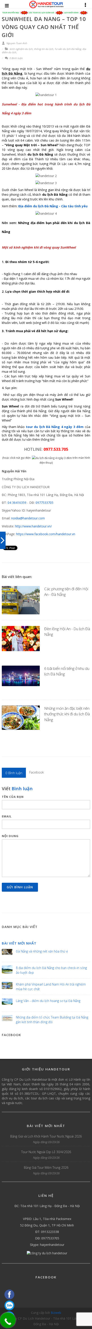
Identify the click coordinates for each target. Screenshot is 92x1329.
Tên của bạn (13, 797)
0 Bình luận (16, 58)
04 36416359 (17, 502)
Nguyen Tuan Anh (16, 43)
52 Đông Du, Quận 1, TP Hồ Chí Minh (47, 1225)
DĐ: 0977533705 (47, 1238)
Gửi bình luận (20, 887)
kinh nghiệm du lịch (21, 49)
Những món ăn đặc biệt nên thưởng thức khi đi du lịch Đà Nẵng (67, 714)
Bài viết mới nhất (19, 943)
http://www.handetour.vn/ (33, 526)
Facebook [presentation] (36, 772)
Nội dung (10, 836)
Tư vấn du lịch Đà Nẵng (67, 49)
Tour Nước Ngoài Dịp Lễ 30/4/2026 (46, 1152)
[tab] (14, 773)
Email (7, 816)
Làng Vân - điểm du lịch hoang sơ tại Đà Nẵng (48, 1001)
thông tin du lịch (43, 49)
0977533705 (44, 502)
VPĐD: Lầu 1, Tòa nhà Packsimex (47, 1219)
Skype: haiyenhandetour (47, 1245)
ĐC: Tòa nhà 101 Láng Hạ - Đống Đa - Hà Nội (47, 1206)
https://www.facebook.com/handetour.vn (45, 534)
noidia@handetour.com (28, 518)
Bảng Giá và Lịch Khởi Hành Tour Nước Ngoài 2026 (46, 1136)
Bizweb (56, 1312)
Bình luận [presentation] (13, 773)
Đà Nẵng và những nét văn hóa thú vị (42, 951)
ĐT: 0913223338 (47, 1232)
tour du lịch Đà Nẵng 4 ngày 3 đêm (55, 427)
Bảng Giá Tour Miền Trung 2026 (46, 1167)
